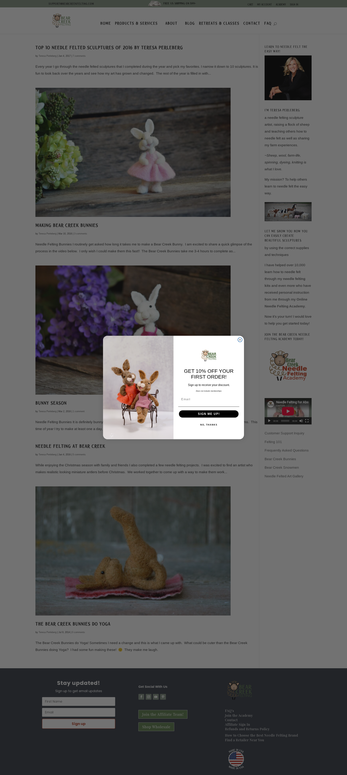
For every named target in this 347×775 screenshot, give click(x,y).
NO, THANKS (208, 425)
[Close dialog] (240, 340)
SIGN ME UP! (209, 413)
